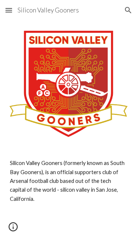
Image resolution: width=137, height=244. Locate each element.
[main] (68, 181)
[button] (9, 10)
